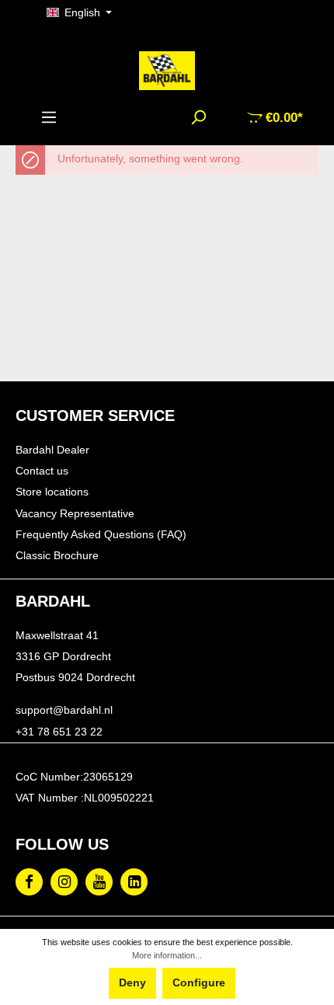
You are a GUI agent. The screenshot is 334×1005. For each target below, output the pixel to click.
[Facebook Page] (29, 881)
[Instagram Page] (64, 881)
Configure (198, 983)
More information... (167, 955)
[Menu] (49, 118)
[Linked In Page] (134, 881)
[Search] (198, 118)
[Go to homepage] (167, 70)
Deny (132, 983)
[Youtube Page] (99, 881)
